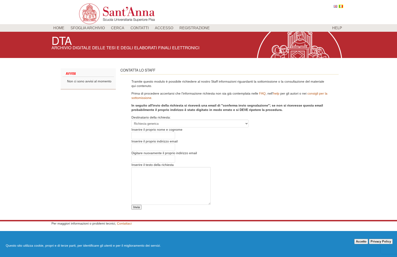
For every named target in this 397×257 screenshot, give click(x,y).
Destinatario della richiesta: (151, 117)
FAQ (262, 93)
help (276, 93)
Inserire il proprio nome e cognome (156, 129)
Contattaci (124, 223)
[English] (335, 6)
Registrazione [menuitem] (194, 28)
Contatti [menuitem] (139, 28)
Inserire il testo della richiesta (152, 165)
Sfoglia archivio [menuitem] (88, 28)
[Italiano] (341, 6)
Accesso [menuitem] (164, 28)
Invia (136, 207)
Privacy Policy (381, 241)
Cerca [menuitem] (117, 28)
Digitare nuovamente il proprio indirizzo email (164, 153)
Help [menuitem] (337, 28)
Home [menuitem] (58, 28)
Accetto (361, 241)
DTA (61, 40)
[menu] (198, 28)
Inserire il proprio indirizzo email (154, 141)
